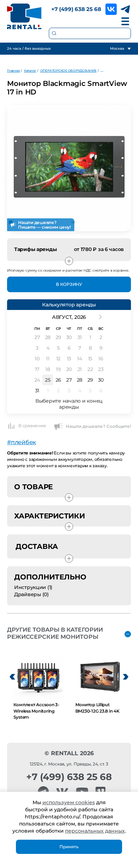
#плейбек (21, 442)
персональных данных (95, 831)
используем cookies (68, 802)
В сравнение (32, 425)
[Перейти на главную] (24, 16)
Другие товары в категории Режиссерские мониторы (55, 633)
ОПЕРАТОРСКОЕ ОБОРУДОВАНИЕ (68, 70)
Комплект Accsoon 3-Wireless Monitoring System (36, 711)
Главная (13, 70)
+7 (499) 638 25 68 (76, 9)
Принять (69, 846)
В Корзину (69, 284)
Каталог (30, 70)
